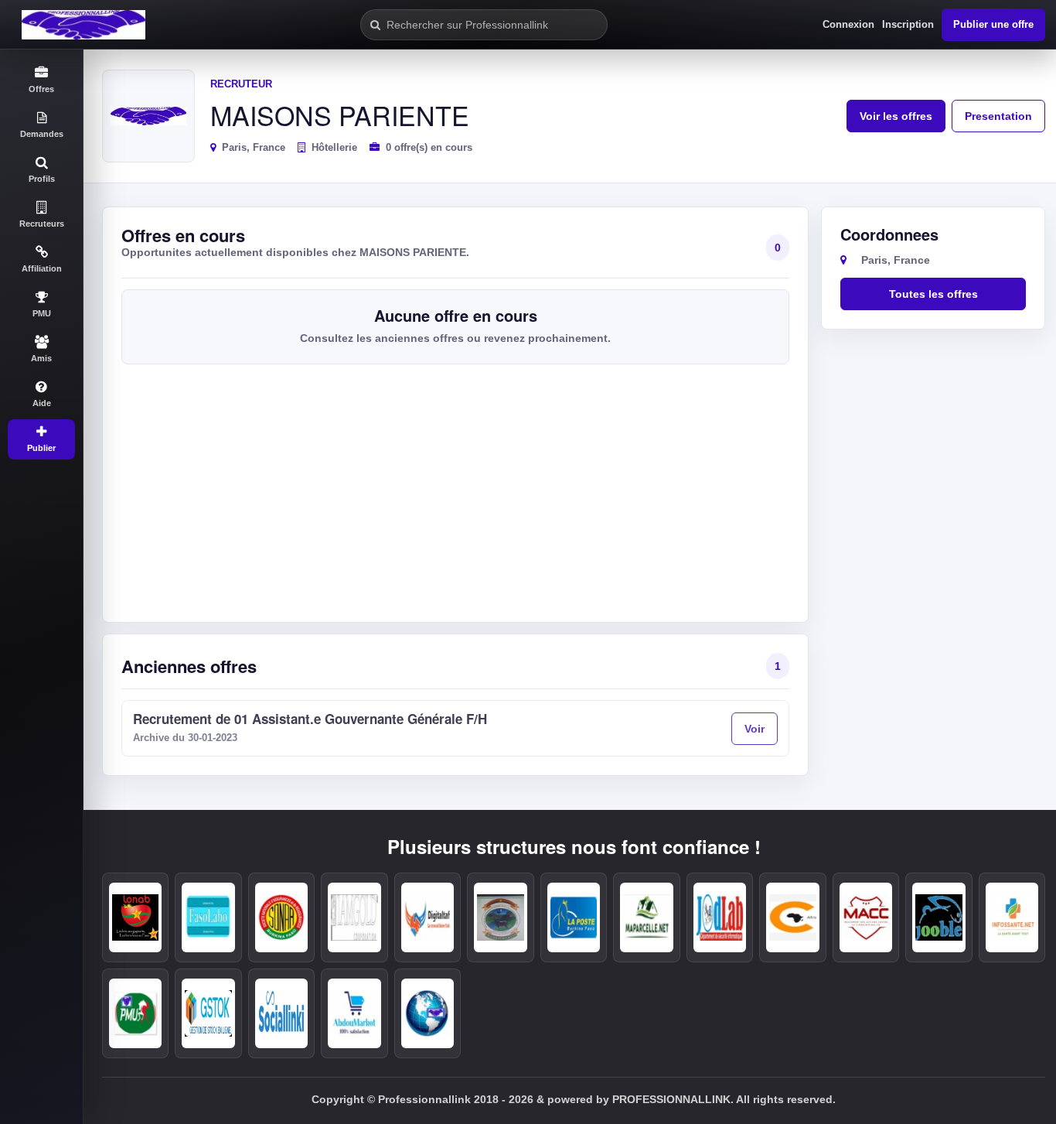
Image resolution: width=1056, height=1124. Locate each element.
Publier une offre (993, 24)
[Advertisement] (455, 487)
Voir (754, 729)
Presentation (998, 116)
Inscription (908, 24)
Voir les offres (896, 116)
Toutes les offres (933, 294)
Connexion (848, 24)
